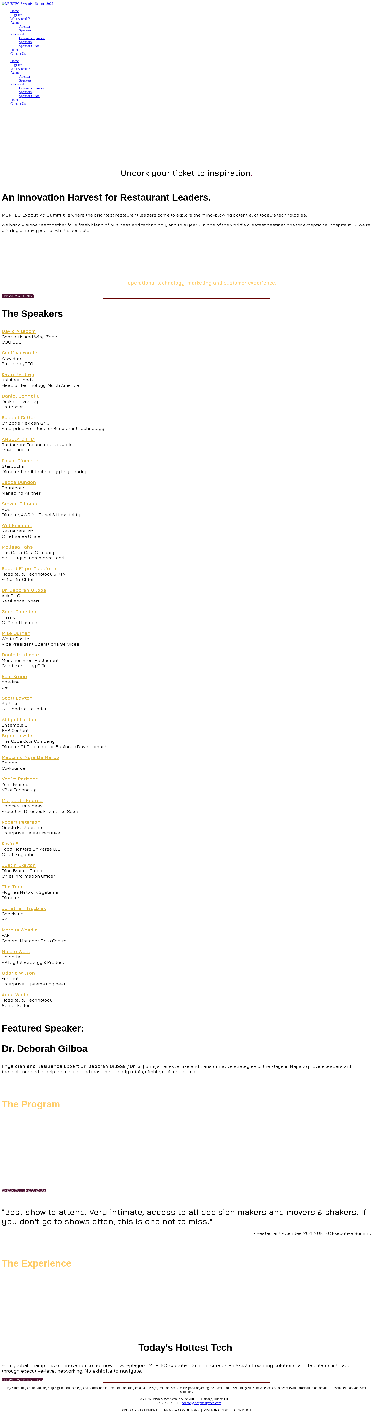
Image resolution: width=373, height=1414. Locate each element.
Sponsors (25, 42)
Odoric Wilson (18, 973)
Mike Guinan (16, 633)
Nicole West (16, 951)
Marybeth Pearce (22, 800)
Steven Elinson (19, 503)
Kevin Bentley (18, 374)
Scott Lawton (17, 698)
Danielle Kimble (20, 654)
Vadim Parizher (20, 779)
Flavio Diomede (20, 460)
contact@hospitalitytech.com (201, 1403)
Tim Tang (13, 886)
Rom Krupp (14, 676)
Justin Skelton (19, 865)
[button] (18, 296)
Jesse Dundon (19, 482)
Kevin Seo (13, 843)
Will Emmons (17, 525)
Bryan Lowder (18, 735)
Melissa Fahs (17, 547)
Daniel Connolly (21, 396)
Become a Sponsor (32, 38)
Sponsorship (18, 34)
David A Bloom (19, 331)
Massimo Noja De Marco (30, 757)
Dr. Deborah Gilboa (24, 590)
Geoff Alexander (20, 352)
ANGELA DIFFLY (18, 439)
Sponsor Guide (29, 46)
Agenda (15, 22)
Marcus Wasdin (20, 930)
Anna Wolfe (15, 994)
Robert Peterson (21, 822)
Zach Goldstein (20, 611)
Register (16, 15)
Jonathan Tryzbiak (24, 908)
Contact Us (18, 53)
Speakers (25, 30)
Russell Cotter (18, 417)
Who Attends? (20, 18)
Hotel (14, 50)
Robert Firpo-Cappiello (29, 568)
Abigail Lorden (19, 719)
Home (14, 11)
